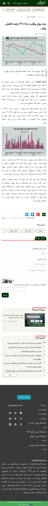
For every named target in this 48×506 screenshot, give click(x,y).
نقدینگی (28, 230)
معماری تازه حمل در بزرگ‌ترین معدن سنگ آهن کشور (24, 347)
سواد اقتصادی (38, 9)
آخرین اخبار (40, 337)
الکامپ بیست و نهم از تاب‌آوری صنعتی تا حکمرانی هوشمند (23, 371)
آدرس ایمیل (41, 259)
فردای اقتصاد (24, 3)
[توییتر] (15, 418)
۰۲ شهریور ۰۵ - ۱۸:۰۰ (9, 321)
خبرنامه (43, 418)
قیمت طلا (10, 9)
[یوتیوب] (10, 413)
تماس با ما (42, 409)
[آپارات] (10, 418)
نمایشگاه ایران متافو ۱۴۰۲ (36, 432)
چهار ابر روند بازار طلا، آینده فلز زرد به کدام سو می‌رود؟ (13, 316)
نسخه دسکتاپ (24, 397)
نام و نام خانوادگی (39, 248)
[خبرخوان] (15, 424)
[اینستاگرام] (21, 418)
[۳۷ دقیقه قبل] (35, 320)
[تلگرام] (21, 413)
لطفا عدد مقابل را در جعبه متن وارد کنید (30, 284)
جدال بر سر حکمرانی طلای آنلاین (31, 351)
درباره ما (43, 405)
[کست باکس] (21, 424)
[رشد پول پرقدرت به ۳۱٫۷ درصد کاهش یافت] (24, 51)
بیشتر (10, 375)
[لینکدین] (15, 413)
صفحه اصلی (42, 17)
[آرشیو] (10, 424)
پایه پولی (13, 230)
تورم (40, 230)
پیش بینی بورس (24, 9)
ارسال (5, 295)
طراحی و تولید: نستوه (24, 504)
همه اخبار (42, 414)
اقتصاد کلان (31, 17)
